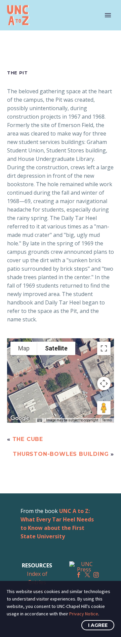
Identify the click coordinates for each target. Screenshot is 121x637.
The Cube (27, 439)
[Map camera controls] (104, 383)
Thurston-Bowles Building (61, 454)
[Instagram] (96, 575)
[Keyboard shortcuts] (39, 420)
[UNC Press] (84, 566)
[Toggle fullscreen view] (104, 348)
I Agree (98, 625)
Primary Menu (108, 15)
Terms (107, 420)
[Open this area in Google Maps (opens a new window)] (20, 418)
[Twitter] (87, 575)
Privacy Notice (83, 614)
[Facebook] (78, 575)
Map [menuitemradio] (24, 348)
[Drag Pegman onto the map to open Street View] (104, 408)
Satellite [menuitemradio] (56, 348)
